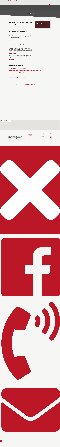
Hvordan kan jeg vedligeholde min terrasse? (17, 77)
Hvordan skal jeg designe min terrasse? (16, 72)
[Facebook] (50, 5)
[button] (30, 68)
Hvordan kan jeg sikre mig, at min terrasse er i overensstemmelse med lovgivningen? (25, 70)
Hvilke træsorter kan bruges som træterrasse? (17, 68)
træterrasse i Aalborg (26, 28)
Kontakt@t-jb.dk (26, 56)
